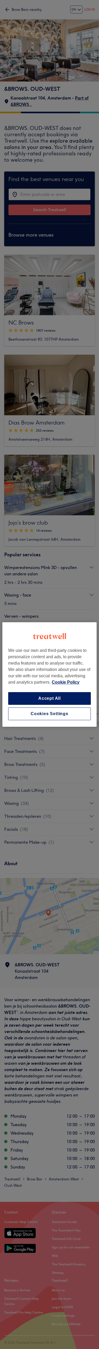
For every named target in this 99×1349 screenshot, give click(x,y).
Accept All (49, 698)
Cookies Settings (49, 713)
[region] (49, 674)
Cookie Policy (65, 682)
